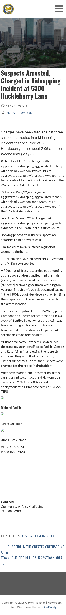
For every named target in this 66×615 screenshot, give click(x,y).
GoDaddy (50, 607)
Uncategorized (38, 536)
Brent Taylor (19, 113)
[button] (60, 8)
